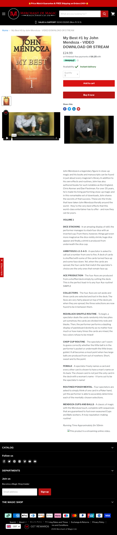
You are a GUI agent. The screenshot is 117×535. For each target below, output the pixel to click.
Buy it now (88, 95)
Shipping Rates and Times (56, 522)
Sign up (45, 491)
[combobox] (80, 14)
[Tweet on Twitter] (69, 109)
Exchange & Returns (80, 522)
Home (5, 30)
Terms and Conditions (58, 525)
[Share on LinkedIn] (74, 109)
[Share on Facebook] (64, 109)
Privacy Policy (98, 522)
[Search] (104, 14)
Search (13, 522)
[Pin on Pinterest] (78, 109)
